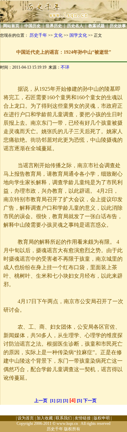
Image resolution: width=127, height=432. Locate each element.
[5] (79, 400)
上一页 (40, 400)
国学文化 (78, 35)
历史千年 (38, 35)
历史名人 (75, 25)
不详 (65, 67)
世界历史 (54, 25)
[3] (65, 400)
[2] (59, 400)
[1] (52, 400)
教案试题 (96, 25)
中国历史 (32, 25)
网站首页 (11, 25)
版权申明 (101, 418)
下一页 (90, 400)
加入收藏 (45, 418)
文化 (58, 35)
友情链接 (83, 418)
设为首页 (26, 418)
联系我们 (64, 418)
